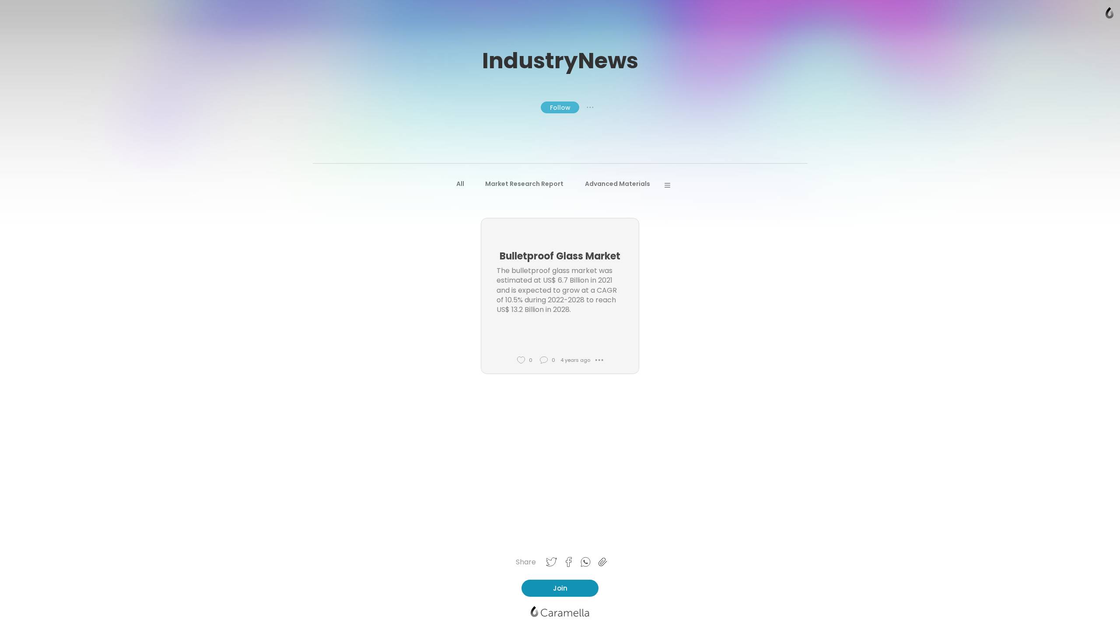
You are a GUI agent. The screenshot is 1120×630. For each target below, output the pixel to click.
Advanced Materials (617, 183)
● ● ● (590, 107)
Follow (560, 107)
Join (560, 588)
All (460, 183)
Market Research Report (524, 183)
